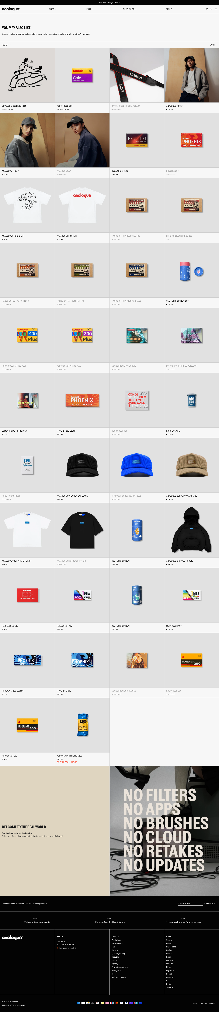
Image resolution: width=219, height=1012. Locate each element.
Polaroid (170, 977)
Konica (169, 953)
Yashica (169, 987)
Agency (115, 963)
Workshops (116, 940)
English (194, 1003)
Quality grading (118, 953)
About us (115, 957)
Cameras (115, 950)
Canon (169, 940)
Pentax (169, 974)
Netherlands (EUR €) (208, 1003)
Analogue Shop (13, 1002)
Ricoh (168, 980)
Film (113, 947)
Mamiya (169, 960)
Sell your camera (119, 977)
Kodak (169, 950)
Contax (169, 943)
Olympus (170, 970)
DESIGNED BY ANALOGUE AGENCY (13, 1005)
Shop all (115, 936)
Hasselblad (171, 947)
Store (114, 974)
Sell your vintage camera (109, 2)
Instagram (116, 970)
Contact (115, 960)
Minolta (169, 963)
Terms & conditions (120, 967)
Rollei (168, 984)
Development (117, 943)
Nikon (168, 967)
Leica (168, 957)
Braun (168, 936)
